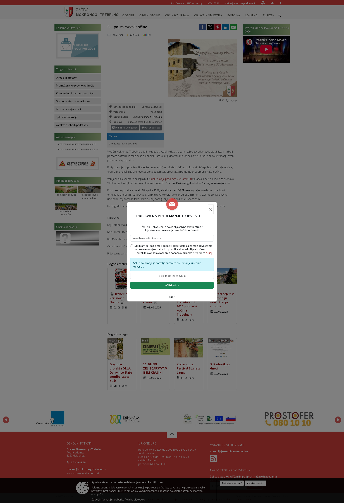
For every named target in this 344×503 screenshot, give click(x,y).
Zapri (172, 296)
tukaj (209, 253)
